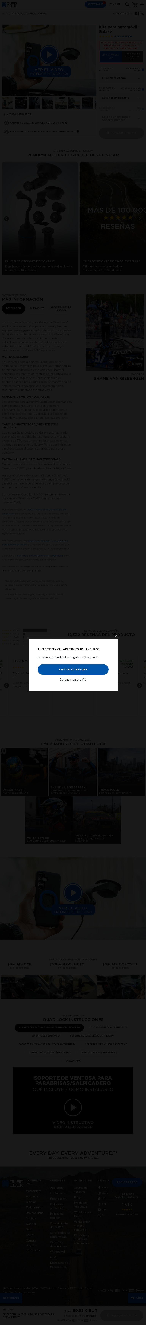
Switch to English (73, 669)
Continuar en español (73, 679)
